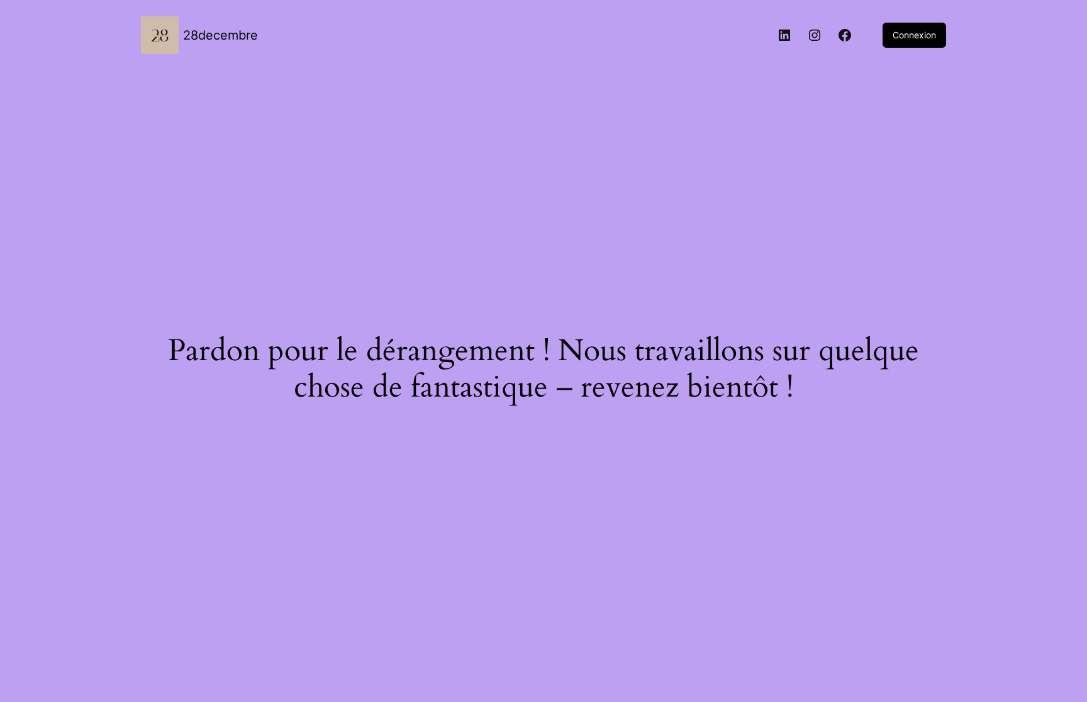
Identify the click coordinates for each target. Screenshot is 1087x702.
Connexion (914, 35)
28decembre (220, 35)
